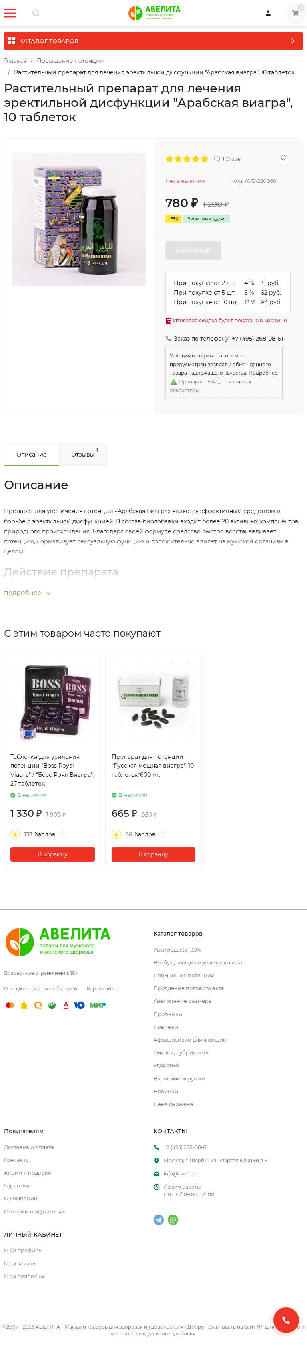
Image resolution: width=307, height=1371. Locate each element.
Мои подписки (24, 1276)
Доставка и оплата (29, 1147)
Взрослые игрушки (179, 1078)
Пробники (168, 1014)
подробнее (23, 593)
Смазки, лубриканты (181, 1052)
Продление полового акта (189, 988)
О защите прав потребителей (40, 989)
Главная (15, 61)
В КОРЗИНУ (193, 250)
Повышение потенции (70, 61)
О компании (21, 1198)
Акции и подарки (28, 1172)
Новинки (166, 1027)
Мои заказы (20, 1263)
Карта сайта (101, 989)
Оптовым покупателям (35, 1211)
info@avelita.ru (182, 1174)
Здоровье (166, 1065)
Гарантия (17, 1185)
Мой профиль (22, 1250)
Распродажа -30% (177, 949)
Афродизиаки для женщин (190, 1039)
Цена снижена (173, 1104)
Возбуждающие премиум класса (198, 962)
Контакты (17, 1160)
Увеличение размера (183, 1001)
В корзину (53, 854)
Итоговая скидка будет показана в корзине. (230, 320)
